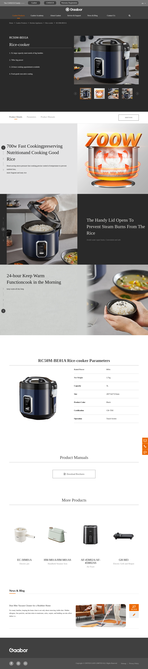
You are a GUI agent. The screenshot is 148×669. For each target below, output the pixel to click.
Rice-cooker (49, 23)
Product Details (15, 117)
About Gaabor (55, 16)
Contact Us (111, 16)
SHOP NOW (128, 117)
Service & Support (74, 16)
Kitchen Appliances (36, 23)
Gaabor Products (18, 16)
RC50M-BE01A (61, 23)
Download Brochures (75, 474)
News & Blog (92, 16)
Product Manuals (48, 117)
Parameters (31, 117)
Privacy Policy (134, 663)
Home (11, 23)
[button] (75, 93)
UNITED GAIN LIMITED (94, 663)
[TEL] (145, 446)
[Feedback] (145, 452)
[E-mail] (145, 440)
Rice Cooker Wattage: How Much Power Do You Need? (33, 605)
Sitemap (124, 663)
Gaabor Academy (37, 16)
